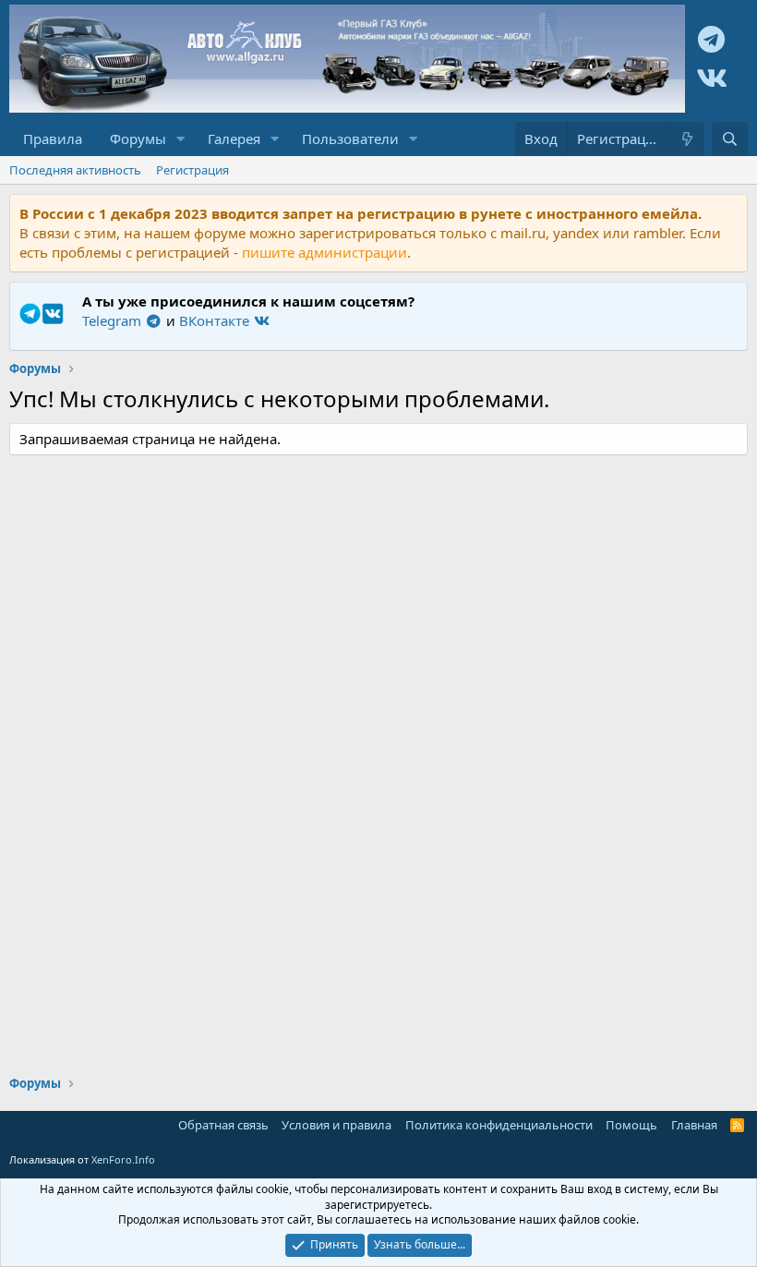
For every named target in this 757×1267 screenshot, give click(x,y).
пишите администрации (324, 252)
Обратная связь (223, 1124)
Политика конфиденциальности (499, 1124)
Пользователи (350, 138)
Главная (694, 1124)
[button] (181, 139)
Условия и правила (336, 1124)
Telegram (113, 320)
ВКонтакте (216, 320)
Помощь (631, 1124)
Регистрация (192, 170)
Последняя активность (75, 170)
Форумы (138, 138)
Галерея (234, 138)
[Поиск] (730, 139)
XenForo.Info (123, 1159)
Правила (52, 138)
